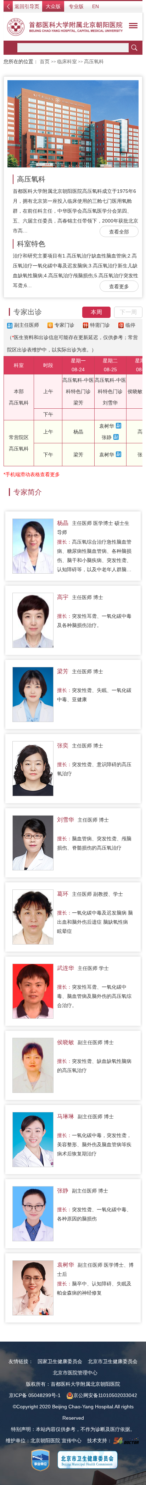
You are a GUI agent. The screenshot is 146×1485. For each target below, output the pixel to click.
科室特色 (31, 244)
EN (95, 6)
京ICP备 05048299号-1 (35, 1395)
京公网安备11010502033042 (105, 1395)
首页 (45, 61)
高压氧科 (31, 179)
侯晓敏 (135, 391)
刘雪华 (110, 403)
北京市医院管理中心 (75, 1372)
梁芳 (78, 403)
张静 (107, 437)
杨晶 (78, 431)
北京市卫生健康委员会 (112, 1361)
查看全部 (119, 232)
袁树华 (106, 426)
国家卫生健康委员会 (60, 1361)
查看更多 (119, 286)
